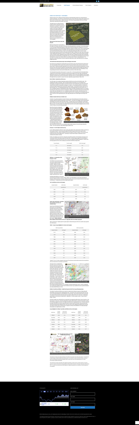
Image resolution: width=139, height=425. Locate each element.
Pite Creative (90, 414)
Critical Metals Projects (78, 5)
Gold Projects (67, 5)
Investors (96, 5)
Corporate (59, 5)
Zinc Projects (88, 5)
